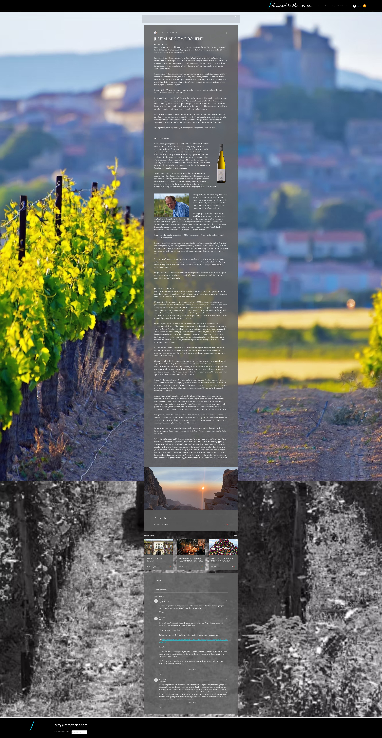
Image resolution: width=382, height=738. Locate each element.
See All (236, 535)
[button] (235, 16)
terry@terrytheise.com (71, 725)
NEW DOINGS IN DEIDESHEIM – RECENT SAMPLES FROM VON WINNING (191, 560)
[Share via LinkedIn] (165, 518)
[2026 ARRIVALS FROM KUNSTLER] (158, 547)
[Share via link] (170, 518)
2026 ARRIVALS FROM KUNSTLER (155, 560)
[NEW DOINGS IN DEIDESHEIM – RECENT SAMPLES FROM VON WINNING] (191, 547)
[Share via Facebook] (155, 518)
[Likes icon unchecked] (160, 612)
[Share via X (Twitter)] (160, 518)
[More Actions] (226, 601)
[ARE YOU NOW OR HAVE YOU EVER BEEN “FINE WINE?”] (223, 547)
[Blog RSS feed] (364, 6)
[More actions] (226, 33)
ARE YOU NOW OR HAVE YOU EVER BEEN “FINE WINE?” (222, 560)
